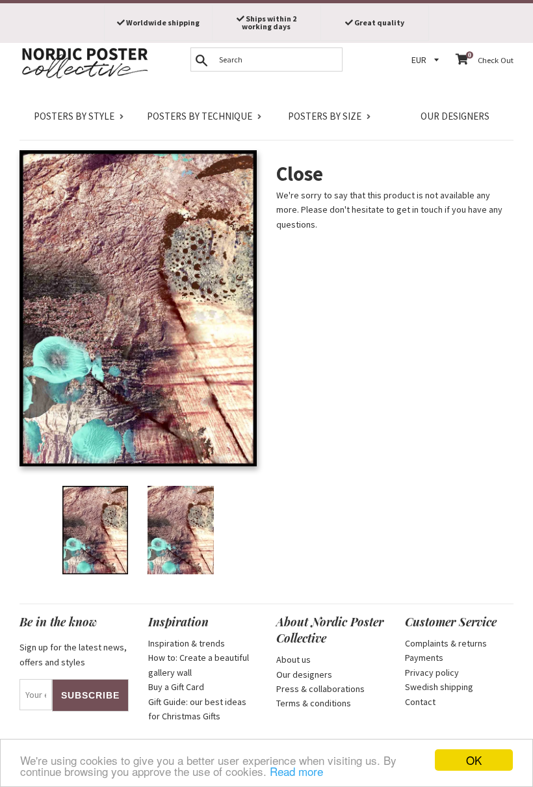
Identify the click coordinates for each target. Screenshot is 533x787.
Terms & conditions (313, 703)
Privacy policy (432, 672)
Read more (296, 771)
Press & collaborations (320, 689)
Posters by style (74, 116)
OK (474, 760)
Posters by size (324, 116)
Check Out (496, 60)
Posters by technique (199, 116)
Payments (424, 657)
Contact (420, 702)
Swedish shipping (439, 687)
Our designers (455, 116)
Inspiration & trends (186, 643)
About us (293, 659)
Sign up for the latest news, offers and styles (73, 654)
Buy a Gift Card (176, 687)
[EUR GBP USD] (427, 60)
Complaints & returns (446, 643)
